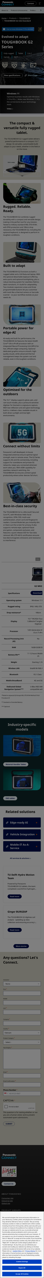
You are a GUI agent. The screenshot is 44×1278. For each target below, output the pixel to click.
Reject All (22, 1268)
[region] (22, 1244)
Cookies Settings (22, 1262)
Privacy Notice (30, 1251)
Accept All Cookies (22, 1274)
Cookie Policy (17, 1251)
